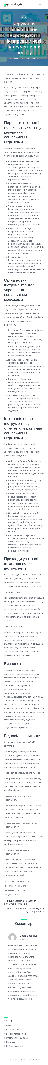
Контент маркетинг (16, 1033)
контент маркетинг (21, 881)
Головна (12, 1059)
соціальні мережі (13, 895)
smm (7, 881)
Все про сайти (13, 1029)
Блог (23, 1059)
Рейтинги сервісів (15, 1046)
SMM (24, 17)
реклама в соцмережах (15, 890)
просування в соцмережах (17, 886)
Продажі (10, 1042)
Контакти (35, 1059)
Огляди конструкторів (17, 1037)
